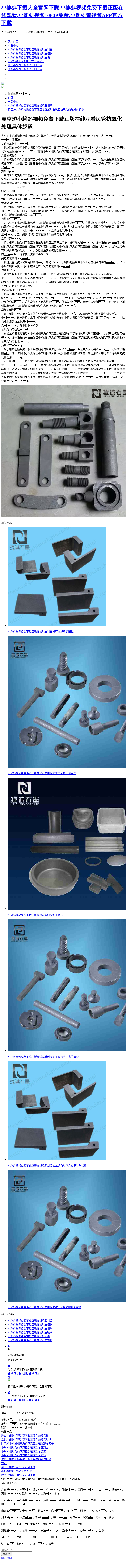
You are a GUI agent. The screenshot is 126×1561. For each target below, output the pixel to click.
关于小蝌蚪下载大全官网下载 (25, 65)
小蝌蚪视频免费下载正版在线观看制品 (30, 49)
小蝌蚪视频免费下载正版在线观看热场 (30, 1340)
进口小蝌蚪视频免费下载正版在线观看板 (25, 1435)
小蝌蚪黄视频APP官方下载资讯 (26, 61)
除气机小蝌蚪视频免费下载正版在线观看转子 (27, 1443)
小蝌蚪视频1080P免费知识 (16, 1471)
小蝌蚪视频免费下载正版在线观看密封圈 (25, 1447)
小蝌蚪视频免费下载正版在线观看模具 (30, 53)
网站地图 (6, 1558)
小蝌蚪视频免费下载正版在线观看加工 (23, 1451)
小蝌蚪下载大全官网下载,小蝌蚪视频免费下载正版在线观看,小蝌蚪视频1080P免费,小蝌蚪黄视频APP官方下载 (62, 15)
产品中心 (13, 45)
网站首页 (13, 41)
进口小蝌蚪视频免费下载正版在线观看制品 (26, 1459)
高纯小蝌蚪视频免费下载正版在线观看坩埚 (26, 1439)
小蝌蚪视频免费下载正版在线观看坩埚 (30, 105)
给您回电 (7, 1554)
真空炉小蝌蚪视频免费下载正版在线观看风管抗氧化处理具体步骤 (46, 109)
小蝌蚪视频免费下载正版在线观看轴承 (30, 1332)
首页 (10, 97)
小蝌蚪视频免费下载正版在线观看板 (29, 57)
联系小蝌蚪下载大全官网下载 (25, 69)
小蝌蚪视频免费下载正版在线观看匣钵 (23, 1455)
